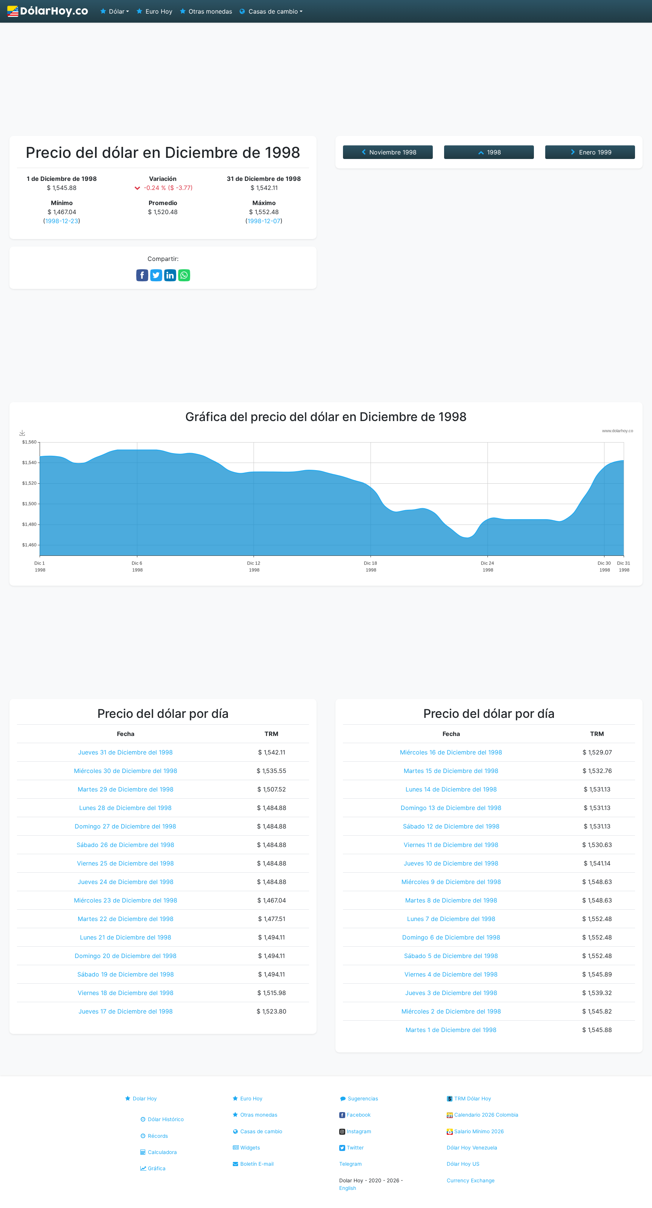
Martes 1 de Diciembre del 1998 (451, 1030)
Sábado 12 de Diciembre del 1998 (451, 826)
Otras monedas (209, 11)
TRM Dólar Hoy (472, 1098)
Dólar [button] (116, 11)
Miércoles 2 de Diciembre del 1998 (451, 1011)
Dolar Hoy (144, 1098)
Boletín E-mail (256, 1164)
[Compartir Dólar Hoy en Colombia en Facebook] (142, 274)
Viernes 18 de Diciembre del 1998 (126, 993)
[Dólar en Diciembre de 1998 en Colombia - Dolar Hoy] (48, 11)
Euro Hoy (158, 11)
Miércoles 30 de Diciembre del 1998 (125, 770)
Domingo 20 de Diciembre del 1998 (126, 956)
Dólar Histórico (165, 1119)
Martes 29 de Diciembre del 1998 (126, 789)
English (347, 1188)
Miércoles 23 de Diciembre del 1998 (125, 900)
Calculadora (161, 1152)
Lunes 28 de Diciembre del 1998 (125, 808)
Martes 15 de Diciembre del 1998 (451, 770)
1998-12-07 (264, 221)
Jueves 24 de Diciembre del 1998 (126, 882)
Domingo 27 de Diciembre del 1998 (125, 826)
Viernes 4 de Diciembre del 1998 (451, 974)
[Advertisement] (326, 79)
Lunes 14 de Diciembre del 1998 (451, 789)
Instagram (358, 1131)
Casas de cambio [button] (272, 11)
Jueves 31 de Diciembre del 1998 (125, 752)
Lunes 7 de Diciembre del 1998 (451, 919)
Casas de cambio (260, 1131)
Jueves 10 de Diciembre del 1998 (451, 863)
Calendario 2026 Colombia (485, 1115)
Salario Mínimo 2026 (478, 1131)
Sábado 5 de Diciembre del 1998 (451, 956)
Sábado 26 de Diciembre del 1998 (125, 845)
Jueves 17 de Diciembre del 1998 (125, 1011)
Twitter (354, 1148)
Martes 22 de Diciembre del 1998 (126, 919)
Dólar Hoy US (463, 1164)
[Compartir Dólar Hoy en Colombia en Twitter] (156, 274)
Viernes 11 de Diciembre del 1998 (451, 845)
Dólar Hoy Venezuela (472, 1148)
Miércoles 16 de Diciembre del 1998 (451, 752)
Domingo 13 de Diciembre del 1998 (451, 808)
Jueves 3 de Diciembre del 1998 (451, 993)
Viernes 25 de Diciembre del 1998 (125, 863)
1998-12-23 (61, 221)
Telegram (350, 1164)
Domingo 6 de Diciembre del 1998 (451, 937)
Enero (594, 152)
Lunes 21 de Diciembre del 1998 (125, 937)
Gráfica (156, 1168)
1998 (493, 152)
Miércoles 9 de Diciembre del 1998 (451, 882)
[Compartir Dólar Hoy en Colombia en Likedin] (170, 274)
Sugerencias (362, 1098)
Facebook (358, 1115)
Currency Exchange (471, 1180)
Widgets (249, 1148)
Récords (157, 1136)
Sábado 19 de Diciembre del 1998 (125, 974)
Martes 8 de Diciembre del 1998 (451, 900)
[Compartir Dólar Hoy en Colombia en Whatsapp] (184, 274)
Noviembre (392, 152)
